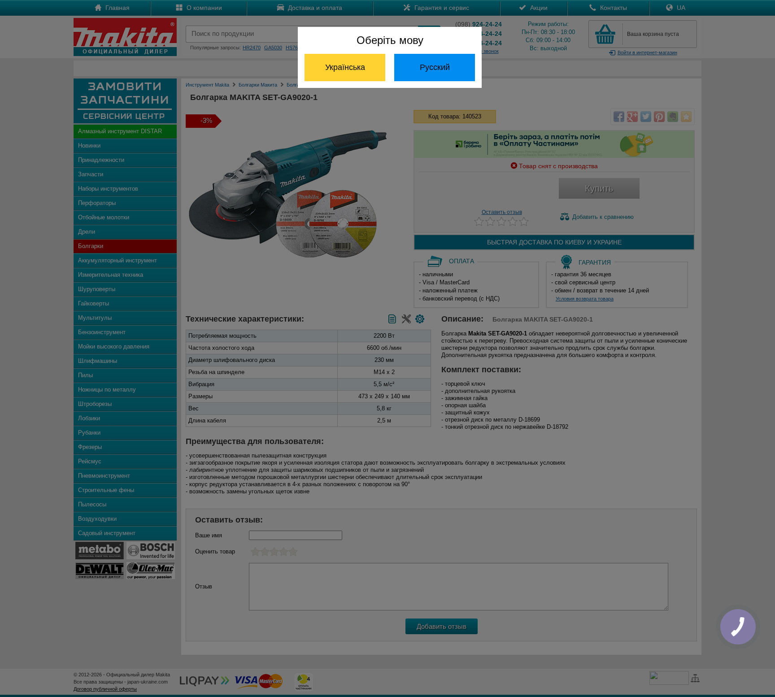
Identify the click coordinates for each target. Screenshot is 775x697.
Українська (345, 67)
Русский (435, 67)
